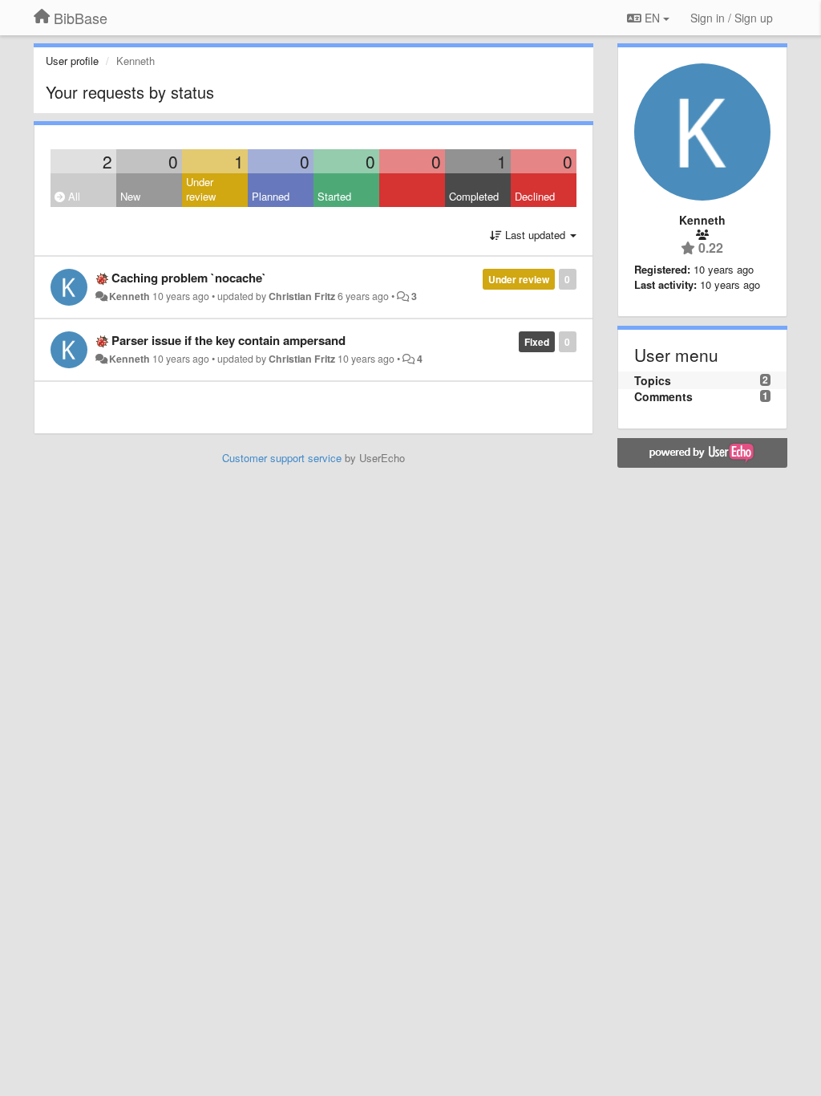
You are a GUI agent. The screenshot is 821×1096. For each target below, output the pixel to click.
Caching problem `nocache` (188, 277)
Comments (663, 396)
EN (652, 18)
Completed (474, 196)
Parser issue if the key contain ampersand (228, 340)
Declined (535, 196)
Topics (652, 380)
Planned (270, 196)
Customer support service (282, 457)
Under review (201, 189)
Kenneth (129, 296)
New (130, 196)
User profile (72, 60)
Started (334, 196)
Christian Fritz (302, 296)
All (72, 196)
